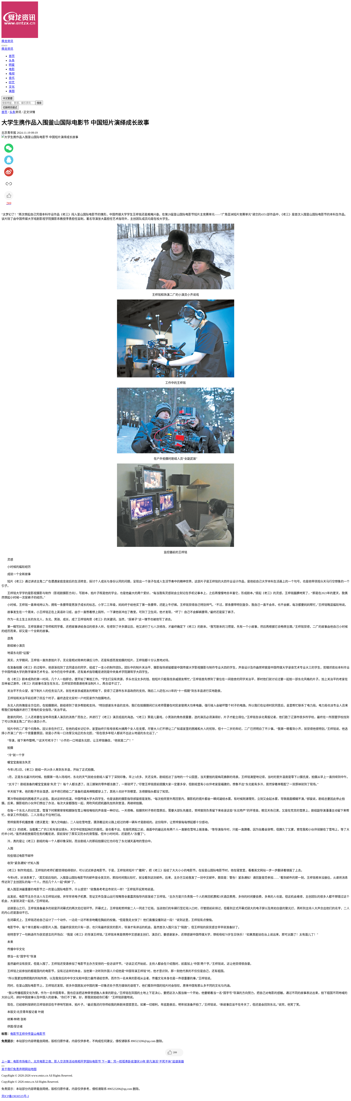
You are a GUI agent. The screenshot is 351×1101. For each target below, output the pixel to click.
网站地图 (31, 1069)
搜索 (39, 103)
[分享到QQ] (8, 160)
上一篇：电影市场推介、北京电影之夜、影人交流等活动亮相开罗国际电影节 (51, 1061)
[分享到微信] (8, 148)
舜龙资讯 (7, 41)
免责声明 (19, 1069)
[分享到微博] (8, 171)
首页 (12, 56)
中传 (28, 1033)
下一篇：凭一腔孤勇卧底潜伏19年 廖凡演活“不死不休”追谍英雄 (143, 1061)
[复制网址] (8, 183)
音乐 (12, 78)
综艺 (12, 82)
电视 (12, 73)
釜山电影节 (38, 1033)
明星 (12, 64)
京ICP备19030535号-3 (15, 1096)
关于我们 (7, 1069)
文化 (12, 86)
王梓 (22, 1033)
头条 (12, 60)
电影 (12, 69)
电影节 (14, 1033)
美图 (12, 91)
